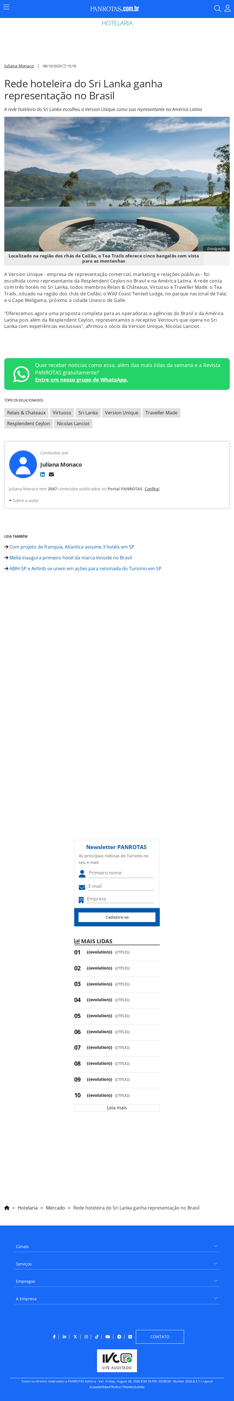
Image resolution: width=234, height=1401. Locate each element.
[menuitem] (117, 1244)
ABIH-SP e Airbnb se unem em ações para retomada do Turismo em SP (85, 568)
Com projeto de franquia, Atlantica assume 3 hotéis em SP (71, 547)
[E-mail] (51, 474)
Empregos (25, 1281)
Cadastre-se (117, 917)
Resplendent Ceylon (28, 423)
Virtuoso (62, 413)
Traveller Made (161, 413)
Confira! (152, 488)
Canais (22, 1246)
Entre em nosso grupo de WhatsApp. (81, 379)
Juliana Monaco (19, 65)
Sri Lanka (88, 413)
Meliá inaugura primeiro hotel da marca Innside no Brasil (70, 558)
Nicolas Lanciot (73, 423)
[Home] (6, 1207)
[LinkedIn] (42, 474)
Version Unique (121, 413)
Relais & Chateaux (26, 413)
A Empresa (26, 1298)
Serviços (24, 1264)
